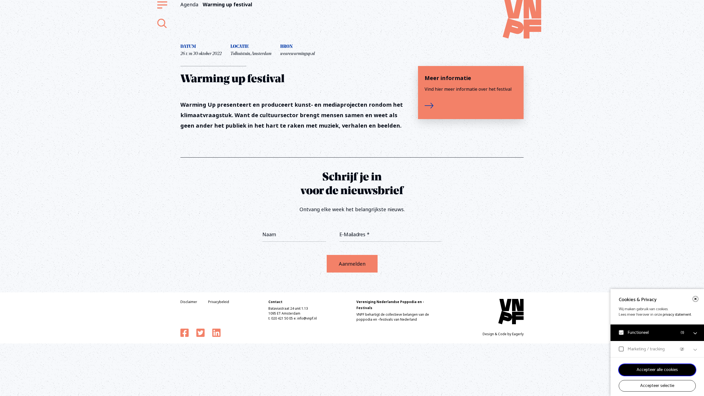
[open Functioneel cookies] (695, 333)
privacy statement (677, 315)
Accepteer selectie (657, 385)
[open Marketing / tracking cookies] (695, 350)
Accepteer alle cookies (657, 369)
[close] (695, 299)
